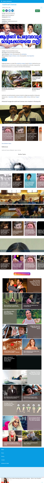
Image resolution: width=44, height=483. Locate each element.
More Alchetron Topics (6, 143)
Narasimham (11, 97)
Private (11, 54)
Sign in (37, 10)
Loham (18, 56)
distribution (24, 54)
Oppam (10, 56)
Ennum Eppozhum (30, 56)
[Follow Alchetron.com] (22, 275)
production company (21, 63)
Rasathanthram (20, 97)
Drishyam (14, 56)
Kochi (9, 17)
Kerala (30, 63)
